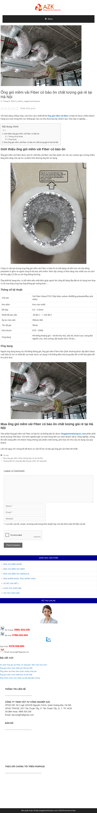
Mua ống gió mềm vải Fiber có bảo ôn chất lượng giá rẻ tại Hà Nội (31, 142)
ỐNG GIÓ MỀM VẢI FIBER (14, 569)
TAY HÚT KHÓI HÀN (11, 593)
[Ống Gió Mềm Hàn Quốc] (48, 7)
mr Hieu (73, 810)
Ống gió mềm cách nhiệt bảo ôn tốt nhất (16, 675)
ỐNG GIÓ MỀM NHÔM (12, 564)
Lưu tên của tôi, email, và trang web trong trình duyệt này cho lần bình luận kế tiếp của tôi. (46, 524)
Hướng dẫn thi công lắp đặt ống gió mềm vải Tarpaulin (25, 461)
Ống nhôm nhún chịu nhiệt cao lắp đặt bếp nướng (20, 678)
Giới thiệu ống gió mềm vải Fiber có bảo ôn (21, 134)
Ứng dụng (12, 139)
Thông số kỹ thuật (15, 137)
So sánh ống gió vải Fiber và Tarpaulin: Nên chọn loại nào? (23, 665)
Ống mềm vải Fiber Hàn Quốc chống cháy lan (18, 671)
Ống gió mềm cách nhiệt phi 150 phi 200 (16, 668)
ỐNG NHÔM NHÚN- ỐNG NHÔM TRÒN (19, 579)
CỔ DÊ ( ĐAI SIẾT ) (11, 583)
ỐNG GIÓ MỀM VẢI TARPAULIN (16, 574)
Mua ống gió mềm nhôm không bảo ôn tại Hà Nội (23, 458)
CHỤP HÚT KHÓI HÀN (12, 588)
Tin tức (6, 455)
